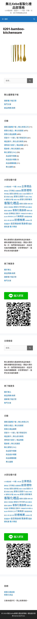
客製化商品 (9, 197)
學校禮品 (6, 194)
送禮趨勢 (27, 220)
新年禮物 (28, 213)
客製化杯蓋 (16, 199)
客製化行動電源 (8, 207)
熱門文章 (7, 104)
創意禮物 (26, 190)
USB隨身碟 (7, 187)
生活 (14, 216)
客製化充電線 (22, 194)
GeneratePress (19, 616)
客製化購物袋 (28, 207)
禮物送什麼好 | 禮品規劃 (13, 145)
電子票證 (13, 226)
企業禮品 (26, 186)
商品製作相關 (11, 156)
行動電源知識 (28, 216)
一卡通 (14, 187)
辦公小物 (6, 220)
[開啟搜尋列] (34, 19)
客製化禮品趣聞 (10, 134)
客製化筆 (30, 204)
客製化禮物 (23, 204)
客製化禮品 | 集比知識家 (13, 130)
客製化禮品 (11, 203)
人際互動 (19, 186)
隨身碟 (24, 223)
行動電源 (20, 216)
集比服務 (9, 167)
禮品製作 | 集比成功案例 (13, 141)
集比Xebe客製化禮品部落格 (19, 6)
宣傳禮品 (12, 213)
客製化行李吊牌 (19, 207)
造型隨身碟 (16, 223)
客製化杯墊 (9, 199)
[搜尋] (30, 80)
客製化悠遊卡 (19, 196)
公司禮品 (12, 191)
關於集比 (7, 270)
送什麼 (12, 220)
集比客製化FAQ (10, 152)
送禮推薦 (19, 219)
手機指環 (23, 213)
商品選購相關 (11, 163)
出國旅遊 (18, 191)
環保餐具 (10, 216)
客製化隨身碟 (19, 210)
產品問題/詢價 (9, 108)
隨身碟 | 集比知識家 (12, 148)
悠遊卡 (17, 213)
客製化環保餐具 (26, 199)
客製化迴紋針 (8, 210)
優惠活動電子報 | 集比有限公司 (16, 127)
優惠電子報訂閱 (10, 101)
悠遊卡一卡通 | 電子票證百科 (15, 138)
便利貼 (6, 191)
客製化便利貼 (14, 194)
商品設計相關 (11, 159)
